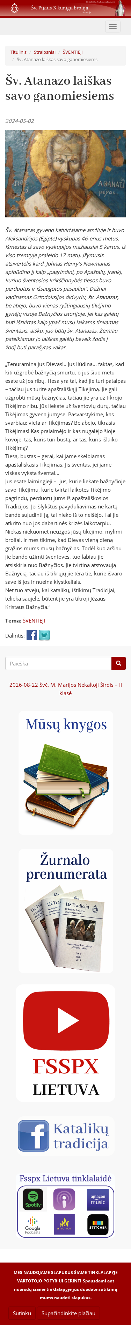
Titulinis (18, 52)
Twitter (44, 635)
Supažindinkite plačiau (68, 1313)
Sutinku (22, 1313)
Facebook (31, 635)
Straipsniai (45, 52)
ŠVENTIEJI (73, 52)
